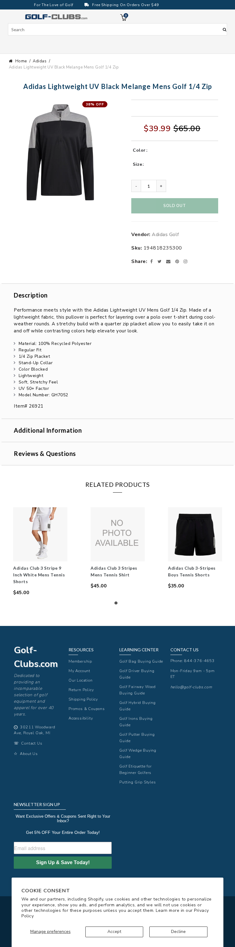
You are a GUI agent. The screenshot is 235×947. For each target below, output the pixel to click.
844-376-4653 (199, 660)
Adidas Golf (165, 234)
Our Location (81, 680)
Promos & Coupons (87, 708)
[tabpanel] (40, 552)
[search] (117, 29)
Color (139, 150)
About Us (29, 753)
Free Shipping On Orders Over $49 (125, 4)
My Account (79, 670)
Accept (114, 931)
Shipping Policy (83, 699)
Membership (80, 661)
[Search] (224, 29)
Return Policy (81, 689)
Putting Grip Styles (137, 782)
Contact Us (31, 743)
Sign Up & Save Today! (63, 862)
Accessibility (81, 718)
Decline (178, 931)
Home (21, 61)
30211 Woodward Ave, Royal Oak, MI (34, 729)
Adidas (40, 61)
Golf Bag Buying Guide (141, 661)
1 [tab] (117, 604)
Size (137, 164)
